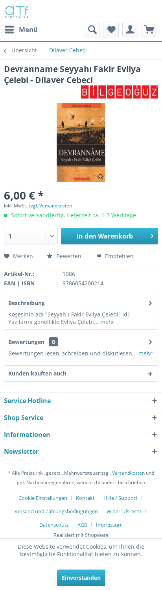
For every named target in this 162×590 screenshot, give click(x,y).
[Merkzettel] (111, 29)
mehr (106, 322)
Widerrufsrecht (124, 511)
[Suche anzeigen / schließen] (91, 29)
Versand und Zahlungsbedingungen (56, 511)
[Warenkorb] (149, 29)
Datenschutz (54, 524)
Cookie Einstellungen (42, 497)
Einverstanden (81, 577)
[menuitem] (21, 29)
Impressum (109, 524)
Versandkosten (128, 473)
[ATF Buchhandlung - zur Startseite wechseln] (16, 11)
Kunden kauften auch (37, 373)
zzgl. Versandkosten (50, 205)
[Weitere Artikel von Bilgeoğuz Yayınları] (119, 92)
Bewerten (69, 256)
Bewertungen (26, 342)
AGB (82, 524)
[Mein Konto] (130, 29)
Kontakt (85, 497)
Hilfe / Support (120, 497)
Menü (28, 29)
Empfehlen (118, 256)
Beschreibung (26, 303)
